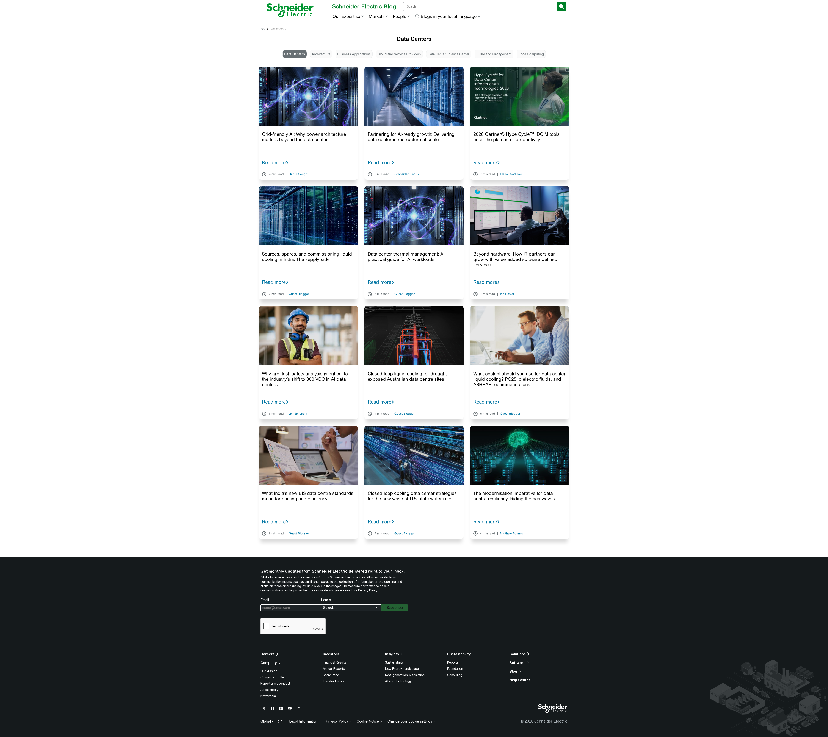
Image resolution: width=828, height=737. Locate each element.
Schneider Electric (407, 174)
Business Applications (354, 54)
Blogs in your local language (449, 16)
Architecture (321, 54)
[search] (561, 6)
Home (262, 29)
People (399, 16)
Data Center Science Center (448, 54)
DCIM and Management (493, 54)
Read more (274, 162)
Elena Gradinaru (511, 174)
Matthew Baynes (511, 533)
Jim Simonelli (298, 413)
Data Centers (294, 54)
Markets (376, 16)
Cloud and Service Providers (399, 54)
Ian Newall (507, 294)
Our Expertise (346, 16)
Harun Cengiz (298, 174)
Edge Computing (531, 54)
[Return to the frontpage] (290, 10)
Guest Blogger (299, 294)
